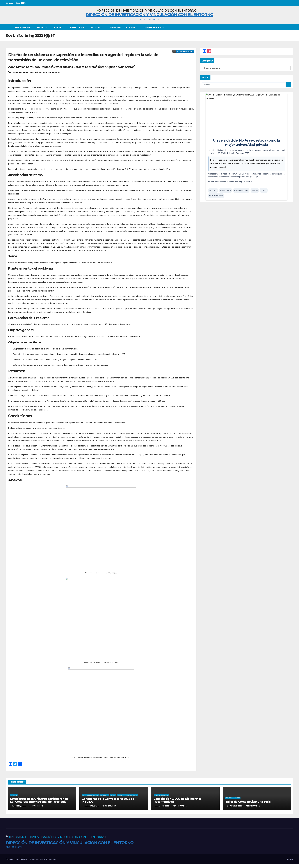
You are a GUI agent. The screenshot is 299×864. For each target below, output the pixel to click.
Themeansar (50, 859)
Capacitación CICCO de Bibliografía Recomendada (177, 800)
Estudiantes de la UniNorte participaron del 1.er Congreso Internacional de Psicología (39, 800)
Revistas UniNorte (154, 27)
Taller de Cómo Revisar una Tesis (248, 801)
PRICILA (58, 27)
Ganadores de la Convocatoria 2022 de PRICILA (108, 800)
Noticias (14, 795)
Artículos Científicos (90, 795)
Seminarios (115, 27)
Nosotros (290, 859)
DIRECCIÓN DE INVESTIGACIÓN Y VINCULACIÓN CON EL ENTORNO (149, 14)
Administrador (109, 806)
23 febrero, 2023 (235, 806)
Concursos (104, 795)
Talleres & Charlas (161, 795)
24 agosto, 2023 (91, 806)
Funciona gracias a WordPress (17, 859)
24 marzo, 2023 (162, 806)
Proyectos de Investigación (127, 795)
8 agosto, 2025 (19, 806)
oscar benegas (36, 806)
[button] (291, 27)
